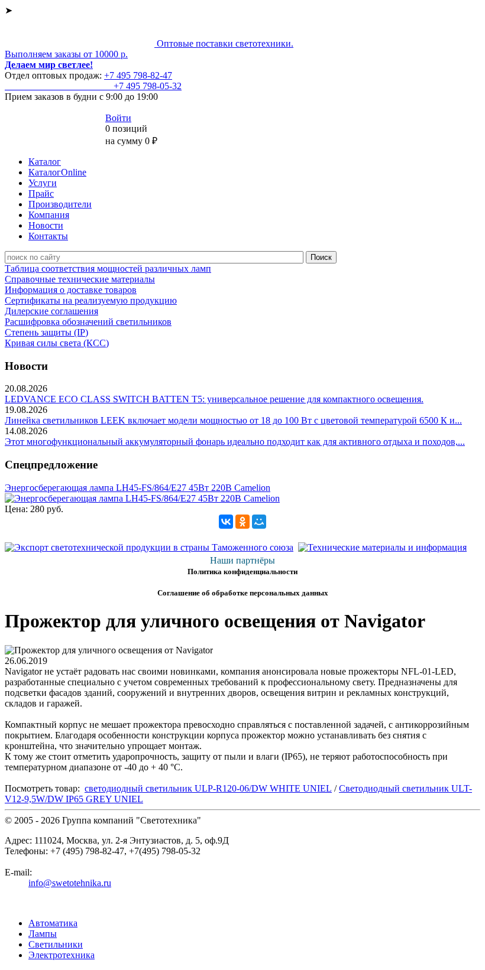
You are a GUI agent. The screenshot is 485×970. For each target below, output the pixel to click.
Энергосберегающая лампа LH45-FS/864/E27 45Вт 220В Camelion (137, 488)
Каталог (44, 162)
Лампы (42, 934)
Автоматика (52, 923)
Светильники (55, 944)
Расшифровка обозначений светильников (88, 322)
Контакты (48, 236)
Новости (45, 225)
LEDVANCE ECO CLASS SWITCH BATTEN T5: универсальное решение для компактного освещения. (214, 399)
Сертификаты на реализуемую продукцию (91, 300)
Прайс (41, 193)
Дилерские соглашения (51, 311)
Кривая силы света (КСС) (57, 343)
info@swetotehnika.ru (69, 883)
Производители (60, 204)
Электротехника (61, 955)
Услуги (42, 183)
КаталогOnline (57, 172)
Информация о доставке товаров (71, 290)
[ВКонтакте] (226, 522)
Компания (48, 215)
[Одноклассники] (242, 522)
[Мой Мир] (259, 522)
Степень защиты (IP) (46, 332)
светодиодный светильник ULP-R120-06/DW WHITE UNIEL (208, 788)
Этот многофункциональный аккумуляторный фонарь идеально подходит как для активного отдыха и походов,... (235, 442)
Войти (118, 118)
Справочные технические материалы (80, 279)
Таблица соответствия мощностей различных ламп (108, 268)
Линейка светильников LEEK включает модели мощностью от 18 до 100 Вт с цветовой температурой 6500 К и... (233, 420)
